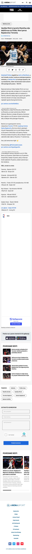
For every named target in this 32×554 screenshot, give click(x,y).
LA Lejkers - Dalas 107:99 (8, 208)
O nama (16, 526)
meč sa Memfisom (23, 75)
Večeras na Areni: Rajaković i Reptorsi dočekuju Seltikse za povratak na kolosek (12, 472)
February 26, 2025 (13, 108)
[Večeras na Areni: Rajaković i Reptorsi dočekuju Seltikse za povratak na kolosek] (13, 462)
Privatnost (16, 529)
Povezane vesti (10, 346)
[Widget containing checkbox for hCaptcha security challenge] (15, 435)
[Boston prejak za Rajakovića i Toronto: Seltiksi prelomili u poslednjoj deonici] (7, 352)
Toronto (10, 126)
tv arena (9, 549)
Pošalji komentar (16, 443)
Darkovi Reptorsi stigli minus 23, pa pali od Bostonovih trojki (20, 374)
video (16, 514)
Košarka (13, 388)
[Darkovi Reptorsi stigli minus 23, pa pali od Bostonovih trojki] (7, 376)
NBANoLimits (6, 24)
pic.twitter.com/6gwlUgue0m (10, 147)
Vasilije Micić (12, 79)
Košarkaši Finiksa (6, 75)
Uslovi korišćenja (16, 532)
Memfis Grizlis (7, 392)
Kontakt (16, 538)
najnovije (16, 511)
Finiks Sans (22, 388)
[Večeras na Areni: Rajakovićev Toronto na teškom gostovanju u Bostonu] (7, 360)
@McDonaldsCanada (16, 145)
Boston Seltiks (7, 399)
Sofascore (13, 327)
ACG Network (16, 523)
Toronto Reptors (7, 395)
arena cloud (16, 517)
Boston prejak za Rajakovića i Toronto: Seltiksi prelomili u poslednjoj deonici (20, 351)
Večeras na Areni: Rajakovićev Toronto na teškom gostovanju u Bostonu (20, 359)
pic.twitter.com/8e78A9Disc (10, 104)
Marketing (16, 535)
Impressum (16, 520)
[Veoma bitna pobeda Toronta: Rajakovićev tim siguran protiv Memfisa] (7, 368)
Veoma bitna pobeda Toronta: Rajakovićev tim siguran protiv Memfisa (20, 367)
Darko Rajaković (20, 395)
